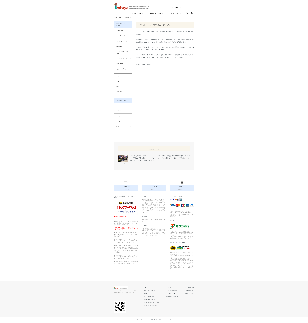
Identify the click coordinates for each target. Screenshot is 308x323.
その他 (117, 126)
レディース (118, 76)
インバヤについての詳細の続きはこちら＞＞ (145, 160)
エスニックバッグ (120, 36)
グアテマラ (118, 121)
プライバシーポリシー (150, 305)
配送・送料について (149, 290)
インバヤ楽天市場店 (172, 290)
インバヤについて (174, 13)
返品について (147, 293)
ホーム (115, 17)
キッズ (117, 86)
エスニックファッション (122, 41)
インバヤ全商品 (119, 30)
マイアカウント (176, 8)
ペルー (117, 105)
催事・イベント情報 (172, 296)
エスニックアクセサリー (122, 46)
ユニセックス (119, 91)
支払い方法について (149, 299)
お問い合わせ (189, 293)
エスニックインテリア (121, 58)
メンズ (117, 81)
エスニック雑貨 (119, 63)
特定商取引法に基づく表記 (151, 302)
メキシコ (118, 116)
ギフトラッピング (149, 296)
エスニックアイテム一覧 (134, 13)
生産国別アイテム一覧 (155, 13)
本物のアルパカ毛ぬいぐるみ (125, 17)
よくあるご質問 (170, 293)
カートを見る (189, 290)
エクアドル (118, 111)
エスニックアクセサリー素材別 (122, 52)
